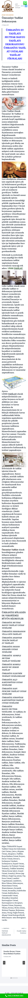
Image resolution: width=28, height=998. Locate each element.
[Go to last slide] (4, 962)
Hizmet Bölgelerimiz (8, 15)
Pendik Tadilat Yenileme (21, 931)
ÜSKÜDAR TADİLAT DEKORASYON (6, 932)
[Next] (24, 962)
